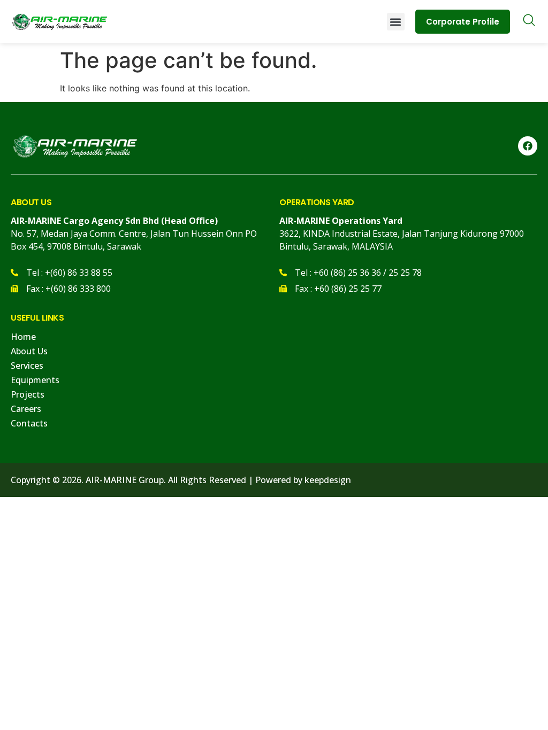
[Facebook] (527, 146)
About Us (29, 351)
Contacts (29, 423)
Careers (26, 409)
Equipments (35, 380)
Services (27, 365)
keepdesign (328, 480)
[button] (396, 21)
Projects (27, 394)
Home (23, 337)
